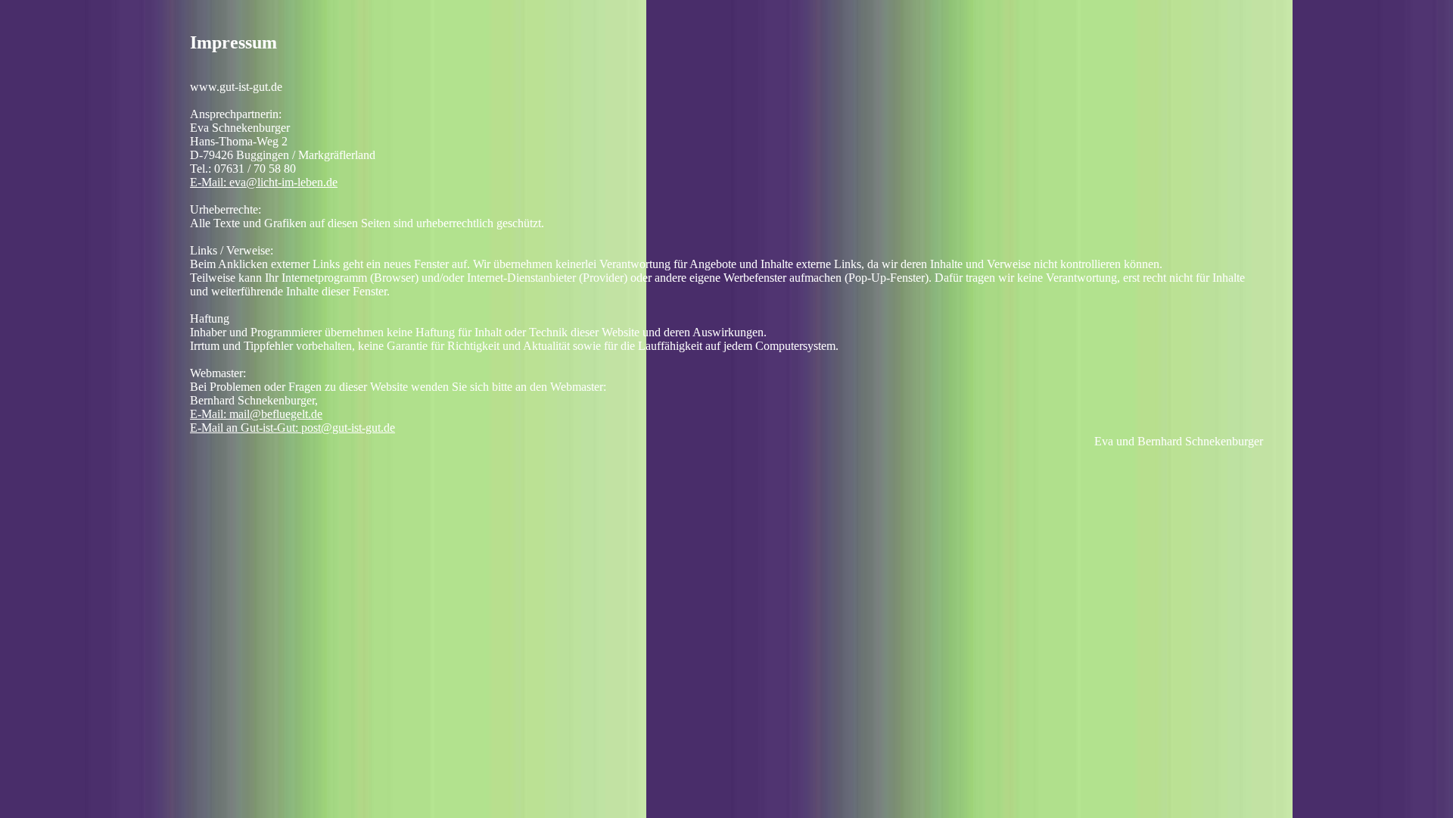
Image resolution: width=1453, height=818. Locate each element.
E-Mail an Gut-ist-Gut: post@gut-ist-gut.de (292, 427)
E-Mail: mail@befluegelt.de (256, 413)
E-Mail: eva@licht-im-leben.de (264, 182)
